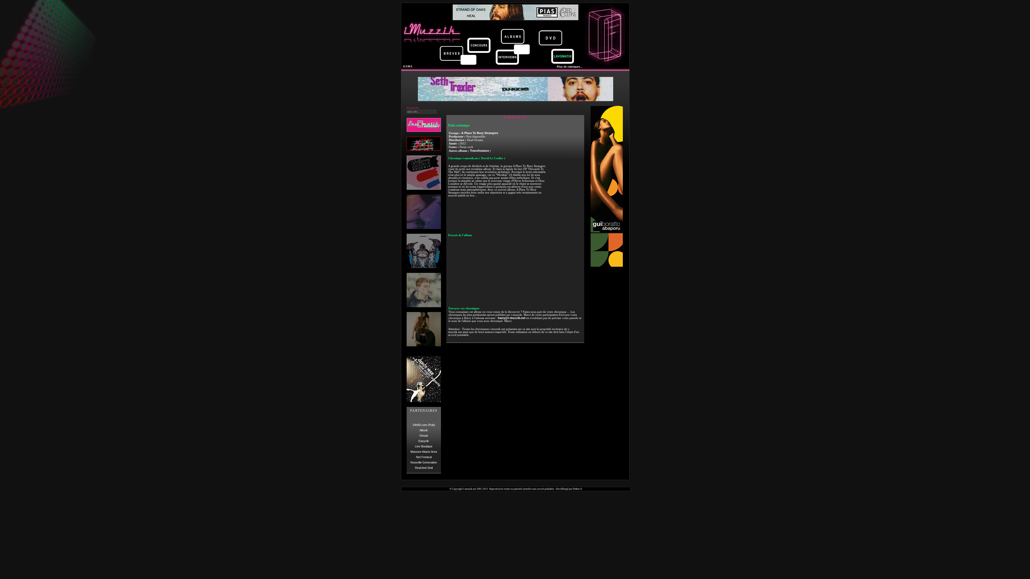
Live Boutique (423, 446)
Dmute (424, 435)
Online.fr (577, 489)
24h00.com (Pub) (424, 424)
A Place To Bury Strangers (479, 133)
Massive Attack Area (423, 451)
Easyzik (423, 441)
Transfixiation (479, 150)
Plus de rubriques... (570, 66)
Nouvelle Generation (423, 462)
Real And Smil (424, 467)
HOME (408, 66)
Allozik (424, 430)
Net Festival (424, 457)
